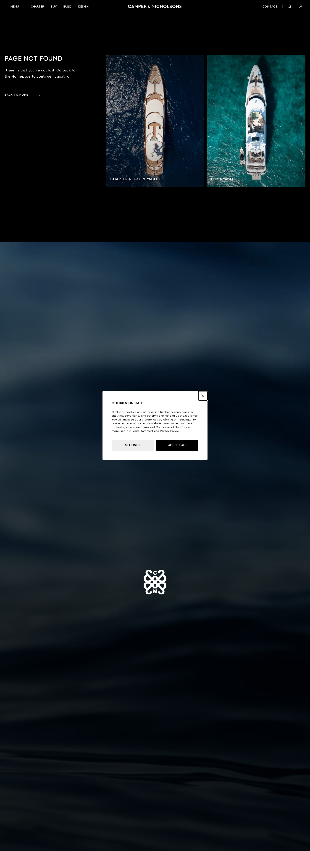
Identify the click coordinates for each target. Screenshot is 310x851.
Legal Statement (142, 431)
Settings (132, 445)
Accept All (177, 445)
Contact (270, 6)
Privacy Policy (169, 431)
